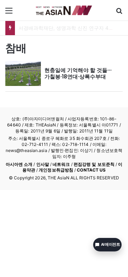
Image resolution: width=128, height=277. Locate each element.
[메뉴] (8, 13)
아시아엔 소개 (19, 164)
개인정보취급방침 (56, 170)
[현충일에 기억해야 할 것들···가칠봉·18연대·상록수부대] (23, 73)
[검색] (119, 13)
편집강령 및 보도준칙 (94, 164)
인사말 (42, 164)
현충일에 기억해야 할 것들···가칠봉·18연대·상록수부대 (78, 73)
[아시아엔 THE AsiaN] (64, 10)
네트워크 (61, 164)
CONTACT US (91, 170)
